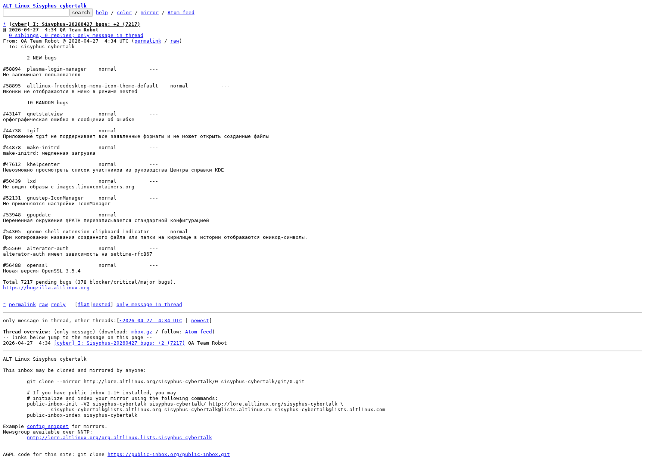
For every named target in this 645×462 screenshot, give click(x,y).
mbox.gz (141, 332)
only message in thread (149, 304)
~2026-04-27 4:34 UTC (150, 320)
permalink (147, 41)
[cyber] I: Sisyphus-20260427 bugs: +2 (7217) (119, 343)
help (102, 12)
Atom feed (181, 12)
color (124, 12)
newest (200, 320)
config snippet (48, 426)
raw (174, 41)
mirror (150, 12)
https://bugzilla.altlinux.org (46, 287)
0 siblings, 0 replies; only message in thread (76, 35)
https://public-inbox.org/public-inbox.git (169, 454)
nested (101, 304)
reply (58, 304)
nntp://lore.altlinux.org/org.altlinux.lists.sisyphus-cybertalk (119, 437)
